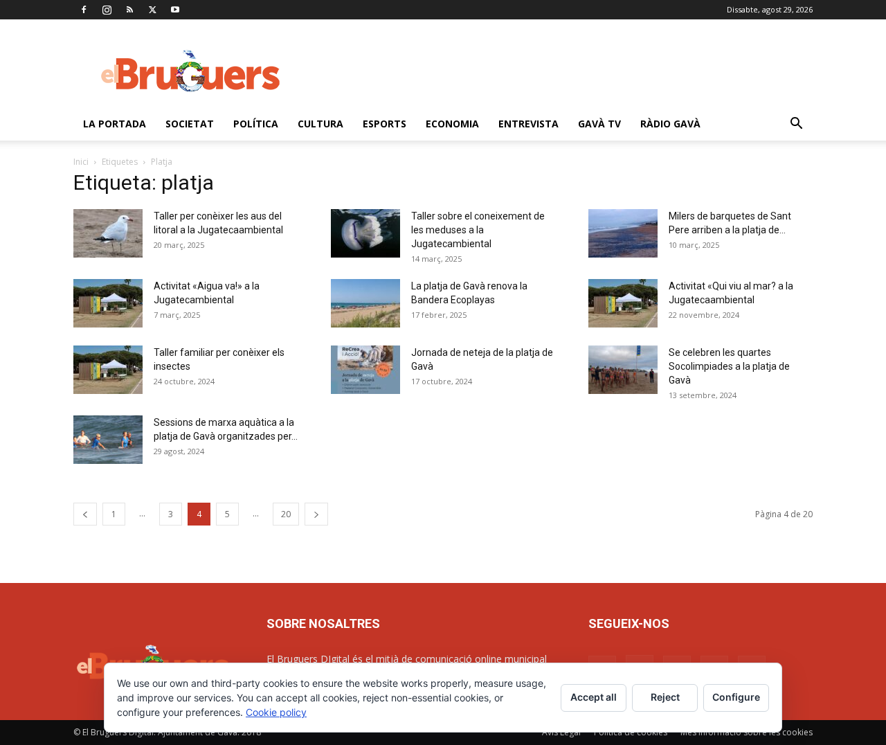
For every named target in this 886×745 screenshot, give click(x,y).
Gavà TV (599, 123)
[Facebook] (83, 9)
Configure (736, 697)
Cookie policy (276, 712)
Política (255, 123)
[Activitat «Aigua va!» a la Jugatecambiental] (108, 303)
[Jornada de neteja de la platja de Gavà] (365, 369)
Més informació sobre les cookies (746, 732)
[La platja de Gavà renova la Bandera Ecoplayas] (365, 303)
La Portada (114, 123)
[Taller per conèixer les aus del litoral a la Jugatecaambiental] (108, 233)
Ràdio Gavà (670, 123)
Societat (189, 123)
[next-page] (316, 514)
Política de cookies (630, 732)
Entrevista (528, 123)
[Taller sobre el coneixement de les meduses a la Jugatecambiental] (365, 233)
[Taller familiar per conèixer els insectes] (108, 369)
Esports (384, 123)
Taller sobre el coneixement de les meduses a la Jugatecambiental (478, 229)
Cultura (320, 123)
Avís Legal (561, 732)
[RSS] (129, 9)
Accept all (593, 697)
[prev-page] (85, 514)
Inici (81, 162)
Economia (452, 123)
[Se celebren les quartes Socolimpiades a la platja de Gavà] (623, 369)
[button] (796, 125)
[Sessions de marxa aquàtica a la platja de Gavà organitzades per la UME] (108, 439)
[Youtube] (175, 9)
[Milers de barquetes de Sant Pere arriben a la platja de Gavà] (623, 233)
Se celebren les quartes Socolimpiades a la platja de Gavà (729, 366)
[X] (152, 9)
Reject (665, 697)
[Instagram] (106, 9)
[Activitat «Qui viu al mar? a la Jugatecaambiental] (623, 303)
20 (286, 514)
